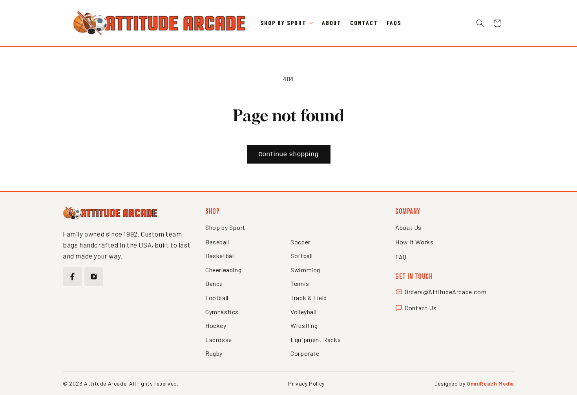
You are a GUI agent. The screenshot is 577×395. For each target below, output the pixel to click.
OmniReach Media (490, 383)
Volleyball (303, 311)
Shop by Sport (225, 227)
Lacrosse (218, 339)
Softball (301, 255)
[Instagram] (93, 276)
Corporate (304, 353)
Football (216, 297)
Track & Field (308, 297)
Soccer (300, 242)
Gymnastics (222, 311)
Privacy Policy (306, 383)
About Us (408, 227)
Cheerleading (223, 269)
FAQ (401, 256)
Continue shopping (289, 154)
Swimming (305, 269)
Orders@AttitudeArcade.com (445, 291)
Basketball (220, 255)
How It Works (414, 242)
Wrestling (304, 325)
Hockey (215, 325)
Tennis (299, 283)
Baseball (217, 242)
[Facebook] (72, 276)
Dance (214, 283)
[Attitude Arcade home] (110, 213)
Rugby (214, 353)
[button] (287, 23)
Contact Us (420, 307)
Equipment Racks (315, 339)
